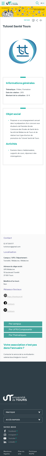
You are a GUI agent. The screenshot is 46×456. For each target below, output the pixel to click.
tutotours (11, 304)
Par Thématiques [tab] (17, 335)
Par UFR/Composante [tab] (20, 329)
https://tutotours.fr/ (15, 297)
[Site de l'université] (13, 399)
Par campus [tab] (15, 324)
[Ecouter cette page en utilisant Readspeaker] (41, 21)
